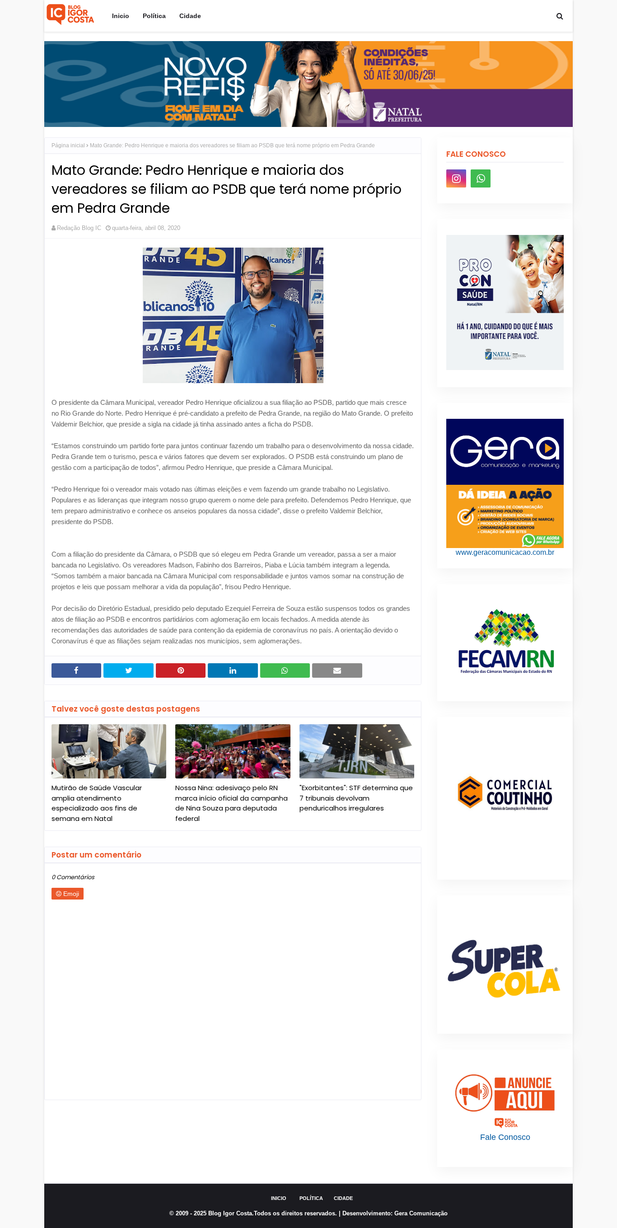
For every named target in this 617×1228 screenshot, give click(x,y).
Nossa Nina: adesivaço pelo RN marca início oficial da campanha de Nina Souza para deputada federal (231, 803)
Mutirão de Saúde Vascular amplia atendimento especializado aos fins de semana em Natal (96, 803)
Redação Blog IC (79, 228)
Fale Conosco (505, 1137)
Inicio (278, 1198)
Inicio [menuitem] (120, 15)
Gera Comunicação (421, 1213)
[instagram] (456, 178)
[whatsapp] (481, 178)
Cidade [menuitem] (190, 15)
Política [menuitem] (154, 15)
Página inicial (68, 145)
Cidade (343, 1198)
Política (311, 1198)
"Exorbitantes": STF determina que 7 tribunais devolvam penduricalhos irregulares (356, 798)
